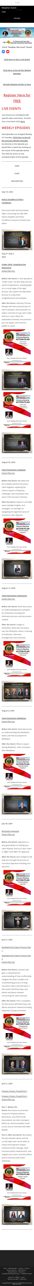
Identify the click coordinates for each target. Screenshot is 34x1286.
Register (17, 1277)
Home (5, 1268)
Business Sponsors (11, 1270)
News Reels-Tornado (26, 1273)
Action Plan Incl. (8, 271)
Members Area (11, 1279)
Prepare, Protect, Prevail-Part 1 (14, 1091)
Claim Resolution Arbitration (14, 595)
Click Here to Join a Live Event (17, 59)
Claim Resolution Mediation (14, 718)
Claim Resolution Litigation (14, 470)
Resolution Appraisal (10, 831)
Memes (27, 1268)
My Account (23, 1279)
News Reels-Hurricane (14, 1273)
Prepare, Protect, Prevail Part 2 (14, 1096)
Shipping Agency (19, 1236)
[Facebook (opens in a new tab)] (16, 2)
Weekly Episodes (12, 1268)
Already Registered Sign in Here (17, 84)
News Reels (5, 1273)
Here (22, 121)
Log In (22, 1277)
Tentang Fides (21, 1233)
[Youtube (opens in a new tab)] (18, 2)
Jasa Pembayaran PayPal (9, 1233)
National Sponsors (12, 1272)
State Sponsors (22, 1270)
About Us (21, 1268)
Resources (21, 1272)
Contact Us (11, 1277)
